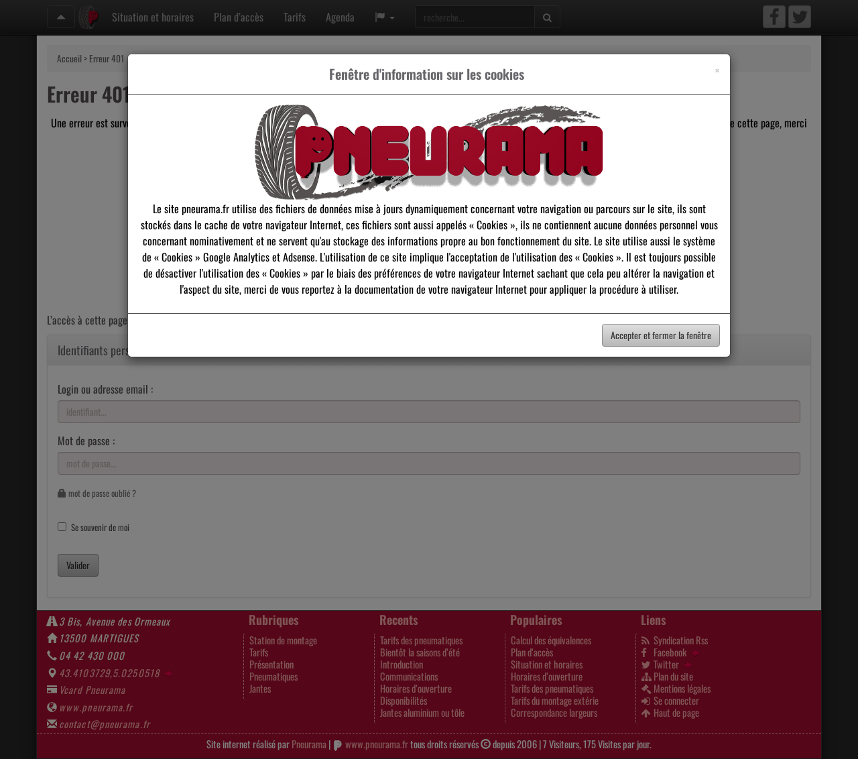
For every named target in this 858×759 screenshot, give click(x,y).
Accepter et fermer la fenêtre (661, 335)
